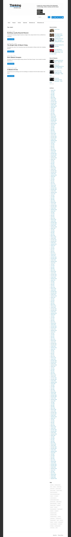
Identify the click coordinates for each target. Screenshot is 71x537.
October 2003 (53, 477)
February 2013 (53, 323)
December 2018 (53, 222)
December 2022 (53, 153)
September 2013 (54, 313)
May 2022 (52, 163)
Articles (19, 22)
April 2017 (52, 251)
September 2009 (54, 382)
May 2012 (52, 336)
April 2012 (52, 337)
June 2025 (52, 110)
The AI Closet (57, 29)
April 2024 (52, 130)
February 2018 (53, 236)
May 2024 (52, 129)
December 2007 (53, 412)
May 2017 (52, 249)
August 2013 (53, 314)
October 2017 (53, 242)
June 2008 (52, 403)
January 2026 (53, 100)
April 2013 (52, 320)
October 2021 (53, 173)
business (54, 486)
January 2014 (53, 307)
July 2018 (52, 229)
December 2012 (53, 326)
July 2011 (52, 350)
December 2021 (53, 170)
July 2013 (52, 316)
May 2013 (52, 318)
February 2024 (53, 133)
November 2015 (53, 275)
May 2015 (52, 284)
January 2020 (53, 203)
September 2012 (54, 330)
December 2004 (53, 464)
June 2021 (52, 179)
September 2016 (54, 261)
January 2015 (53, 290)
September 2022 (54, 157)
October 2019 (53, 208)
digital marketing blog (53, 503)
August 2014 (53, 297)
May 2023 (52, 146)
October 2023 (53, 139)
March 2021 (53, 183)
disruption (59, 503)
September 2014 (54, 295)
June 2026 (52, 93)
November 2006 (53, 431)
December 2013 (53, 308)
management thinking (53, 516)
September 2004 (54, 468)
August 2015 (53, 280)
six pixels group (60, 522)
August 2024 (53, 124)
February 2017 (53, 254)
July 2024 (52, 126)
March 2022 (53, 166)
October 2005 (53, 449)
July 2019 (52, 212)
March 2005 (53, 459)
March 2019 (53, 218)
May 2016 (52, 267)
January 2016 (53, 272)
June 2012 (52, 334)
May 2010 (52, 370)
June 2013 (52, 317)
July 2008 (52, 402)
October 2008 (53, 398)
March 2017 (53, 252)
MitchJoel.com (32, 22)
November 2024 (53, 120)
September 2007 (54, 416)
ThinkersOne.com (40, 22)
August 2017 (53, 245)
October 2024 (53, 121)
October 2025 (53, 104)
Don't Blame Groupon (14, 57)
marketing (59, 516)
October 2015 (53, 277)
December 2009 (53, 377)
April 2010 (52, 372)
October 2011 (53, 346)
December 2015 (53, 274)
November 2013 (53, 310)
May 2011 (52, 353)
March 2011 (53, 356)
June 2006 (52, 438)
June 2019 (52, 213)
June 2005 (52, 455)
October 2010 (53, 363)
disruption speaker (52, 505)
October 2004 (53, 467)
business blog (59, 486)
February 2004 (53, 474)
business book (52, 488)
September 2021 (54, 175)
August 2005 (53, 452)
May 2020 (52, 198)
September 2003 (54, 478)
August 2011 (53, 349)
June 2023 (52, 144)
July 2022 (52, 160)
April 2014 (52, 303)
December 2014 (53, 291)
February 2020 (53, 202)
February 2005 (53, 461)
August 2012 (53, 331)
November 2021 (53, 172)
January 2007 (53, 428)
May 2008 (52, 405)
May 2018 (52, 232)
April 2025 (52, 113)
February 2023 (53, 150)
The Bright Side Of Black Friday (17, 45)
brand (51, 486)
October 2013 (53, 311)
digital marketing (59, 501)
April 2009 (52, 389)
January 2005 (53, 462)
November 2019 (53, 206)
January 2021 (53, 186)
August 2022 (53, 159)
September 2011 (54, 347)
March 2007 (53, 425)
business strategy (59, 490)
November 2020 (53, 189)
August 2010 (53, 366)
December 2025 (53, 101)
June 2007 (52, 421)
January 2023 (53, 152)
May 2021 (52, 180)
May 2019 (52, 215)
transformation (52, 527)
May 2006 (52, 439)
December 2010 (53, 360)
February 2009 (53, 392)
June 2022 (52, 162)
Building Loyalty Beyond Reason (17, 33)
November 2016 (53, 258)
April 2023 (52, 147)
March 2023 (53, 149)
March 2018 (53, 235)
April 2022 (52, 165)
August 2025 (53, 107)
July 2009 (52, 385)
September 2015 (54, 278)
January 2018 (53, 238)
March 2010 (53, 373)
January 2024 (53, 134)
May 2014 (52, 301)
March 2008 (53, 408)
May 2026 (52, 94)
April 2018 (52, 234)
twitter (56, 527)
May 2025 (52, 111)
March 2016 (53, 270)
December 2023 (53, 136)
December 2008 (53, 395)
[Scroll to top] (69, 535)
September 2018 (54, 226)
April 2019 (52, 216)
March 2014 (53, 304)
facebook (51, 507)
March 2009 (53, 390)
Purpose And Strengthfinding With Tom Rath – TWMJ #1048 (59, 66)
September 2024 (54, 123)
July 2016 (52, 264)
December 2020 (53, 188)
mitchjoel (51, 522)
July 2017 (52, 247)
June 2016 (52, 265)
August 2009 (53, 383)
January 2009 (53, 393)
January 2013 (53, 324)
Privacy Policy (60, 535)
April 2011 (52, 354)
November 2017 (53, 241)
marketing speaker (52, 520)
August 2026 (53, 90)
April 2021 (52, 182)
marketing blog (52, 518)
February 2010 (53, 375)
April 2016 (52, 268)
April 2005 (52, 458)
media (58, 520)
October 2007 (53, 415)
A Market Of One (12, 69)
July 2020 (52, 195)
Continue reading (10, 39)
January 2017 (53, 255)
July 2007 (52, 419)
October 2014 (53, 294)
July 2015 (52, 281)
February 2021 (53, 185)
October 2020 (53, 190)
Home (9, 22)
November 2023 (53, 137)
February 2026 (53, 98)
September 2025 (54, 106)
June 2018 (52, 231)
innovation (55, 507)
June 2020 (52, 196)
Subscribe (25, 22)
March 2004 (53, 472)
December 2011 (53, 343)
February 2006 (53, 444)
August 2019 (53, 211)
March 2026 (53, 97)
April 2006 (52, 441)
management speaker (53, 512)
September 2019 (54, 209)
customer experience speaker (54, 499)
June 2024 (52, 127)
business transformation (53, 492)
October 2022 (53, 156)
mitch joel (61, 520)
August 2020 (53, 193)
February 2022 (53, 167)
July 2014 (52, 298)
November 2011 (53, 344)
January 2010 (53, 376)
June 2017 (52, 248)
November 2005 (53, 448)
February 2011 (53, 357)
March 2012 (53, 339)
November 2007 (53, 413)
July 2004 (52, 471)
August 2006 (53, 435)
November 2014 (53, 293)
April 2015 (52, 285)
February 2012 (53, 340)
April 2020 (52, 199)
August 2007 (53, 418)
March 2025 (53, 114)
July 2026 (52, 91)
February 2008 (53, 409)
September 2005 (54, 451)
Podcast (14, 22)
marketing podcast (58, 518)
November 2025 (53, 103)
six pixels (55, 522)
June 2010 (52, 369)
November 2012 (53, 327)
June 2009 (52, 386)
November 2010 (53, 362)
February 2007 (53, 426)
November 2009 (53, 379)
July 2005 (52, 454)
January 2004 (53, 475)
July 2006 (52, 436)
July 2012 (52, 333)
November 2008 (53, 396)
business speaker (52, 490)
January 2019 (53, 221)
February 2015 (53, 288)
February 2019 (53, 219)
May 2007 (52, 422)
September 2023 (54, 140)
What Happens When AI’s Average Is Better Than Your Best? (59, 35)
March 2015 (53, 287)
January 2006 (53, 445)
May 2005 (52, 457)
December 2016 (53, 257)
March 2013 (53, 321)
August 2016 (53, 262)
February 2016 (53, 271)
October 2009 (53, 380)
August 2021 (53, 176)
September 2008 (54, 399)
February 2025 (53, 116)
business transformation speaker (54, 494)
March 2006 (53, 442)
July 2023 (52, 143)
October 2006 (53, 432)
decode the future (52, 501)
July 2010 (52, 367)
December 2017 (53, 239)
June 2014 (52, 300)
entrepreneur (58, 505)
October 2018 (53, 225)
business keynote (58, 488)
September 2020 (54, 192)
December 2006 (53, 429)
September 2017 (54, 244)
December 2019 (53, 205)
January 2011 (53, 359)
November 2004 (53, 465)
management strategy (53, 514)
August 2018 (53, 228)
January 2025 (53, 117)
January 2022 (53, 169)
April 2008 (52, 406)
